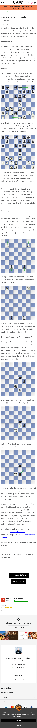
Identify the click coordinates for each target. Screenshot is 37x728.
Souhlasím (19, 720)
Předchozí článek (18, 575)
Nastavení (18, 725)
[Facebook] (15, 679)
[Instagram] (19, 679)
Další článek (18, 582)
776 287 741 (20, 668)
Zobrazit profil (17, 627)
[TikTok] (23, 679)
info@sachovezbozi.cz (20, 664)
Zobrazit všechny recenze (21, 601)
